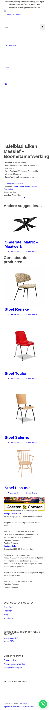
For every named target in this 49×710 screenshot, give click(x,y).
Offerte (6, 68)
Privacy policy (10, 660)
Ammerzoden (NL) (11, 638)
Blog (6, 614)
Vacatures (8, 618)
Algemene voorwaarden (14, 664)
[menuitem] (12, 706)
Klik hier (7, 502)
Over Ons (8, 607)
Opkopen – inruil (10, 45)
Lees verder (14, 251)
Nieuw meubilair (31, 186)
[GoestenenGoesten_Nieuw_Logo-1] (20, 14)
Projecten (8, 611)
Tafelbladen (8, 189)
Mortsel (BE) (9, 641)
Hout (16, 186)
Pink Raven (23, 703)
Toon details (32, 251)
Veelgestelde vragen (13, 667)
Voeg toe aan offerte (15, 184)
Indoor (21, 186)
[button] (43, 704)
